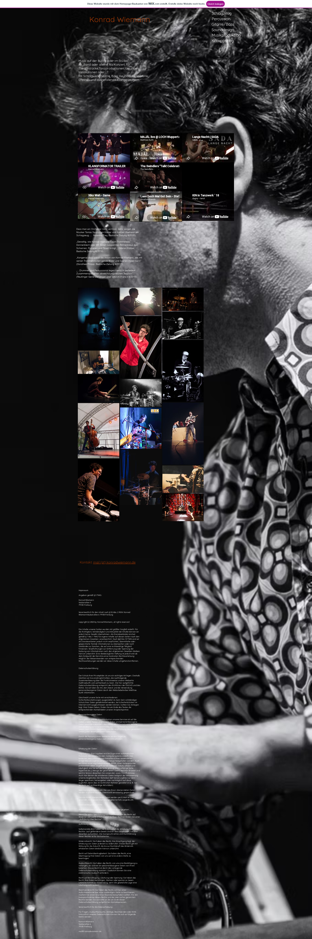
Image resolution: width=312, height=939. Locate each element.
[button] (126, 158)
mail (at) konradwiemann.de (114, 562)
